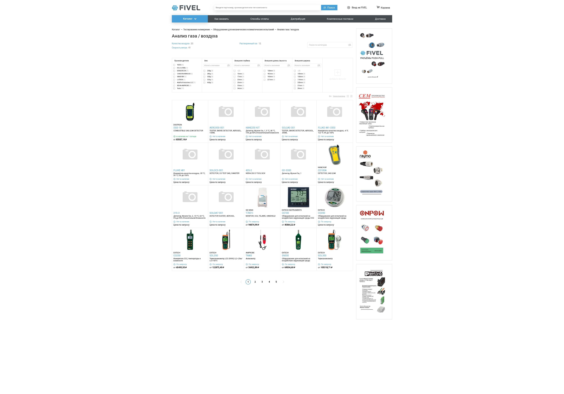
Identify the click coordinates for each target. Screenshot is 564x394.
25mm (240, 82)
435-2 (249, 170)
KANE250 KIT (253, 127)
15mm (240, 74)
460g (210, 82)
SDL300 (322, 255)
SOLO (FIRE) (182, 68)
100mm (271, 71)
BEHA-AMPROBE (184, 85)
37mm (301, 85)
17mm (240, 76)
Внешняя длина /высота (276, 61)
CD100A (322, 170)
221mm (271, 79)
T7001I (249, 213)
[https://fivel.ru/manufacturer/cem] (374, 115)
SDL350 (214, 255)
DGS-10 (177, 127)
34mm (240, 88)
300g (210, 76)
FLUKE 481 (179, 170)
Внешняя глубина (242, 61)
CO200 (321, 213)
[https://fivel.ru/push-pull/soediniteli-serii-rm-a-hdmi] (374, 174)
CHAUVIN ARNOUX (185, 74)
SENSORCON (182, 71)
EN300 (285, 255)
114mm (301, 79)
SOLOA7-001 (216, 213)
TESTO (180, 65)
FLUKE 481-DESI (326, 127)
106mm (301, 76)
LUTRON (181, 79)
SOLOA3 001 (288, 127)
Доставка (380, 18)
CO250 (177, 255)
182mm (271, 74)
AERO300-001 (217, 127)
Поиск (331, 7)
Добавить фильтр (337, 79)
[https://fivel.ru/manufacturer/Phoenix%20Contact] (374, 291)
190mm (271, 76)
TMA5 (249, 255)
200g (210, 71)
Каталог (188, 18)
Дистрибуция (298, 18)
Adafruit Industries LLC (186, 82)
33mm (240, 85)
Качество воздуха (181, 43)
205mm (301, 82)
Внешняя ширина (302, 61)
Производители (181, 61)
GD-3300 (286, 170)
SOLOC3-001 (216, 170)
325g (210, 79)
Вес (206, 61)
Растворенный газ (249, 43)
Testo (180, 88)
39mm (301, 88)
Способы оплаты (259, 18)
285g (210, 74)
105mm (301, 74)
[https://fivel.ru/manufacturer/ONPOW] (374, 232)
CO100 (285, 213)
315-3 (176, 213)
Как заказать (221, 18)
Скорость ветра (180, 47)
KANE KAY (181, 76)
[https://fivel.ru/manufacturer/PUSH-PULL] (374, 56)
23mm (240, 79)
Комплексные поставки (340, 18)
